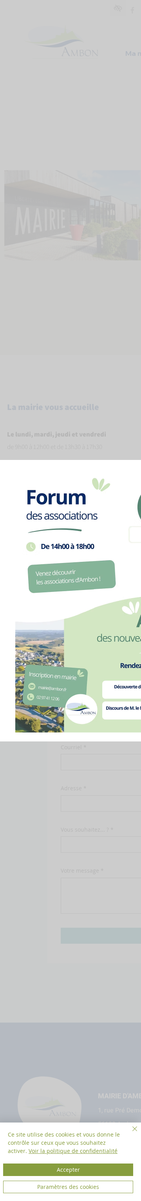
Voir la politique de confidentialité (73, 1151)
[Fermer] (130, 1133)
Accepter (68, 1169)
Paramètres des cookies (68, 1186)
